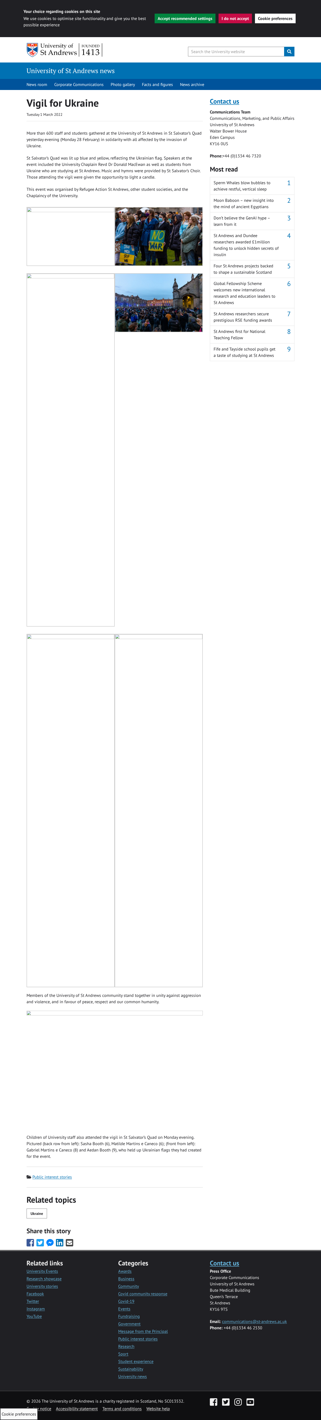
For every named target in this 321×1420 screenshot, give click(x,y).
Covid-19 (126, 1301)
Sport (123, 1354)
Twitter (33, 1301)
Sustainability (130, 1369)
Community (128, 1286)
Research (126, 1346)
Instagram (36, 1308)
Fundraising (129, 1316)
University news (132, 1376)
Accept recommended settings (185, 18)
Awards (125, 1271)
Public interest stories (52, 1177)
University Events (42, 1271)
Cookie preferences (275, 18)
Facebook (35, 1293)
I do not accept (235, 18)
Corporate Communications (79, 84)
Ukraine (37, 1213)
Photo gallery (123, 84)
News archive (192, 84)
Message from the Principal (143, 1331)
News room (37, 84)
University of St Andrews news (71, 70)
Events (124, 1308)
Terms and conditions (122, 1408)
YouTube (34, 1316)
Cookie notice (39, 1408)
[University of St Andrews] (65, 50)
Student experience (135, 1361)
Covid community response (142, 1293)
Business (126, 1278)
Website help (158, 1408)
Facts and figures (157, 84)
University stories (42, 1286)
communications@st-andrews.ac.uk (254, 1321)
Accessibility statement (77, 1408)
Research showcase (44, 1278)
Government (129, 1323)
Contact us (224, 101)
